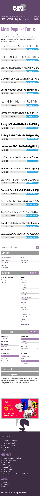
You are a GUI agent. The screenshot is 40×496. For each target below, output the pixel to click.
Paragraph (24, 285)
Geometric (24, 292)
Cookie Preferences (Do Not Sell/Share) (15, 474)
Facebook (6, 484)
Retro (23, 319)
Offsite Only (5, 361)
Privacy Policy (7, 469)
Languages (24, 260)
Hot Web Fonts (6, 265)
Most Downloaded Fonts (11, 443)
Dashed (23, 302)
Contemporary (26, 314)
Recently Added (6, 258)
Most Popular (5, 260)
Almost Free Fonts (9, 445)
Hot (3, 19)
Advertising (6, 465)
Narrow (23, 312)
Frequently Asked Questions (12, 458)
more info (26, 383)
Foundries (24, 263)
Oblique (23, 322)
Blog (4, 487)
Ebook (4, 344)
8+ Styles (24, 344)
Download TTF (32, 60)
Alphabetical (25, 356)
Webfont (5, 341)
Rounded (25, 325)
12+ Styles (24, 346)
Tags (26, 19)
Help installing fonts (9, 460)
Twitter (5, 482)
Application (4, 347)
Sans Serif (4, 282)
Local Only (4, 358)
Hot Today (4, 263)
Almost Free (5, 268)
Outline (23, 307)
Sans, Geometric (26, 297)
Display (3, 280)
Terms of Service (8, 467)
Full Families (25, 349)
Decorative (24, 287)
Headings (24, 282)
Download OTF (32, 49)
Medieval (24, 317)
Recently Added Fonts (10, 441)
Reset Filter (34, 332)
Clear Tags (34, 273)
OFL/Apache (6, 349)
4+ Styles (24, 341)
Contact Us (6, 463)
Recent (10, 19)
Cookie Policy (7, 472)
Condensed (24, 310)
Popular (18, 19)
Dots (22, 305)
